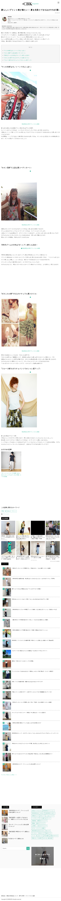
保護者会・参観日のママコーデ (39, 820)
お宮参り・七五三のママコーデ (39, 825)
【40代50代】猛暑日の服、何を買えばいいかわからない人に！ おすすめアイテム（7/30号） (33, 578)
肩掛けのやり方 (54, 835)
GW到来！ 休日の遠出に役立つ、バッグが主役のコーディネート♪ (8, 537)
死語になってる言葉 (36, 838)
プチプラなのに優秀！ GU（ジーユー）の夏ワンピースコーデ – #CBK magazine (8, 558)
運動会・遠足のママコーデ (38, 823)
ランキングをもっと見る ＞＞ (9, 774)
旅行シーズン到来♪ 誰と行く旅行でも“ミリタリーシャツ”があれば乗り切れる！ (22, 537)
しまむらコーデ (50, 815)
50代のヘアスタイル (37, 810)
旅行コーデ (48, 833)
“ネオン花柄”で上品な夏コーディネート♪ (15, 53)
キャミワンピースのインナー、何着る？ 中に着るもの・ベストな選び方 (29, 712)
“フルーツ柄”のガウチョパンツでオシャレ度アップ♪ (18, 60)
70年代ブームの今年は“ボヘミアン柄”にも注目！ (17, 55)
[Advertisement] (30, 153)
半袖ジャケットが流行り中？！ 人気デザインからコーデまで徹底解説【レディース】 (32, 692)
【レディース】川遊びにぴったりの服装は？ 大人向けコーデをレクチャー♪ (29, 650)
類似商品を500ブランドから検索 (30, 124)
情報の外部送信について (12, 895)
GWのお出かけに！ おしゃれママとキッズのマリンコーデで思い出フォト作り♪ (52, 537)
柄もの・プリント (12, 511)
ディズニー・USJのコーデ (38, 833)
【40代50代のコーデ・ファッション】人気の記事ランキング (26, 764)
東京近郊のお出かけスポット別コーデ (41, 830)
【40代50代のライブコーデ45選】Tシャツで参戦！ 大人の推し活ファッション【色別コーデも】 (34, 609)
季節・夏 (4, 511)
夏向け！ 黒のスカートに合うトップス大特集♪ (23, 661)
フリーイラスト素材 (30, 895)
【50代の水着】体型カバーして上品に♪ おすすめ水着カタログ (26, 722)
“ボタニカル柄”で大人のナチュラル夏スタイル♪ (16, 57)
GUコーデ (42, 815)
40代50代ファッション (48, 810)
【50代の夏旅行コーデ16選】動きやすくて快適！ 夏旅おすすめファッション (30, 630)
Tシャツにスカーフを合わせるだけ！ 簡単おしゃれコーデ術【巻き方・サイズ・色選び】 (33, 671)
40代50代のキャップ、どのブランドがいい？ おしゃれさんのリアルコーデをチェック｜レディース (35, 733)
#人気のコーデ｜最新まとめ (16, 838)
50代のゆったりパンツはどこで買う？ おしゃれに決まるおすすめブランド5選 (30, 599)
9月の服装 (46, 835)
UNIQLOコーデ (35, 815)
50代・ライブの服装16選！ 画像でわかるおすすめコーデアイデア (27, 681)
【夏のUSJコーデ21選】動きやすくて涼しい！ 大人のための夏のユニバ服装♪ (30, 619)
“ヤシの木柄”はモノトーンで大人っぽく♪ (15, 50)
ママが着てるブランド (45, 818)
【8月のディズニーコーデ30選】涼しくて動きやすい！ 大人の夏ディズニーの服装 (31, 568)
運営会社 (3, 895)
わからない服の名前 (47, 838)
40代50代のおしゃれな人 (38, 813)
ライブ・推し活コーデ (37, 835)
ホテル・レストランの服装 (38, 828)
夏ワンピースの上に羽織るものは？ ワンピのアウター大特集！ (26, 588)
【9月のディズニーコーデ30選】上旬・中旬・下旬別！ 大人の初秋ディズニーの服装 (32, 702)
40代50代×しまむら (50, 813)
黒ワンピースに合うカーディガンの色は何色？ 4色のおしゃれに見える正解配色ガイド (32, 753)
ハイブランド (35, 818)
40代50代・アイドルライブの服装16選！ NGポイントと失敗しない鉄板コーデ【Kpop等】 (33, 640)
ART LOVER (21, 895)
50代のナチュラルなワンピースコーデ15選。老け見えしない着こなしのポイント (31, 743)
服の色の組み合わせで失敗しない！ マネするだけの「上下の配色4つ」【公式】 (53, 558)
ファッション (6, 514)
